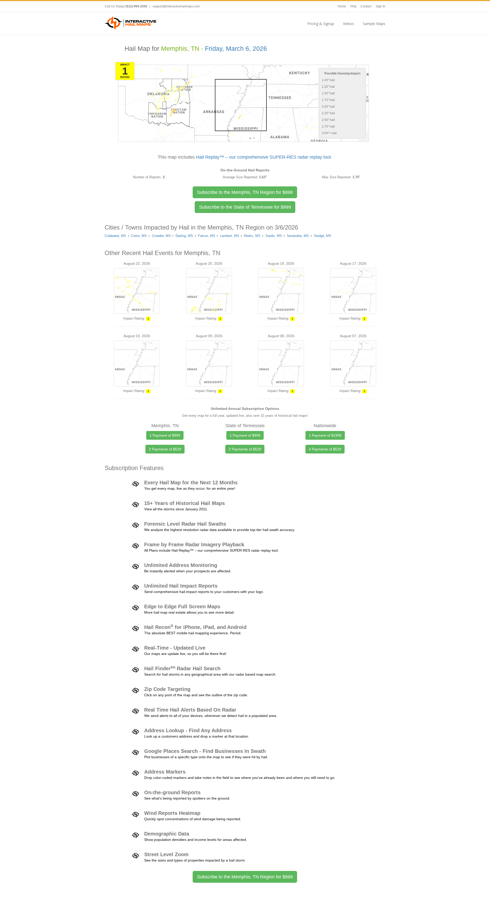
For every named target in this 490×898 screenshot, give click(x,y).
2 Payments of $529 (165, 449)
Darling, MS (184, 236)
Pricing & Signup (320, 23)
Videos (348, 23)
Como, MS (139, 236)
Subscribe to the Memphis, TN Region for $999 (245, 876)
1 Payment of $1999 (325, 435)
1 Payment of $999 (165, 435)
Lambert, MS (229, 236)
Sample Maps (374, 23)
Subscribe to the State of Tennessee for (245, 207)
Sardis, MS (273, 236)
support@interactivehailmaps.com (176, 6)
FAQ (353, 6)
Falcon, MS (206, 236)
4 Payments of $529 (325, 449)
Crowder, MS (161, 236)
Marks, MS (252, 236)
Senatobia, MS (298, 236)
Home (342, 6)
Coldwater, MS (115, 236)
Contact (366, 6)
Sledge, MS (322, 236)
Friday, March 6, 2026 (236, 48)
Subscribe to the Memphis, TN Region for (245, 192)
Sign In (380, 6)
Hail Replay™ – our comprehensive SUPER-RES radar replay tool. (264, 157)
